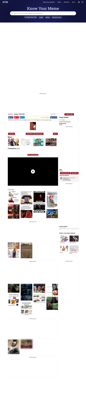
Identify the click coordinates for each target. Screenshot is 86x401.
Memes (47, 17)
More (73, 2)
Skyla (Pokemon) (73, 242)
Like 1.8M (54, 117)
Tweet (22, 117)
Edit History (74, 173)
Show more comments (33, 154)
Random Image (38, 133)
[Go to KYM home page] (5, 2)
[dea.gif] (33, 126)
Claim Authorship (65, 173)
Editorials (66, 2)
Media (59, 2)
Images (41, 17)
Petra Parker (62, 242)
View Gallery (30, 133)
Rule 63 (61, 252)
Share (11, 117)
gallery (29, 119)
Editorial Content (56, 17)
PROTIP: (10, 119)
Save (17, 117)
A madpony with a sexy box (68, 177)
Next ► (55, 133)
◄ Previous (11, 133)
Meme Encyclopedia (49, 2)
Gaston (10, 114)
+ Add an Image (69, 114)
